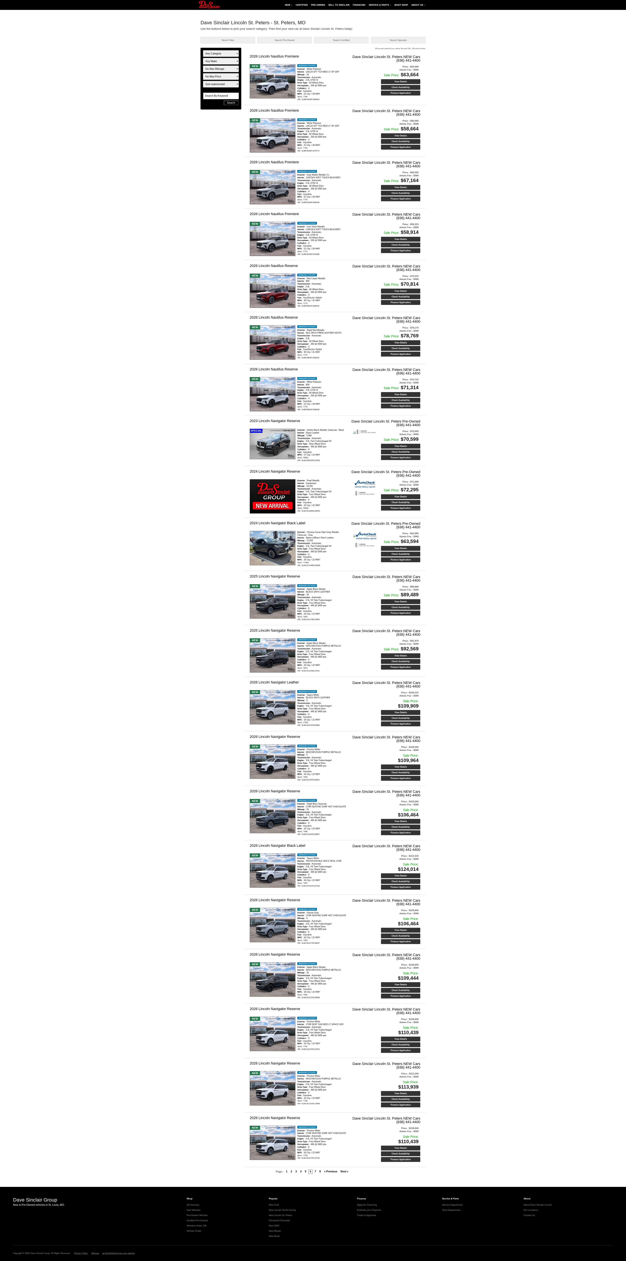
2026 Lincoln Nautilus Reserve (274, 266)
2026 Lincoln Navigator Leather (274, 682)
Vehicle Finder (194, 1231)
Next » (344, 1171)
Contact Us (529, 1215)
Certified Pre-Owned (197, 1220)
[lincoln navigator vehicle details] (272, 444)
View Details (401, 81)
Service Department (452, 1204)
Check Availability (401, 87)
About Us (417, 5)
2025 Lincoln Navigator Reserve (275, 576)
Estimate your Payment (369, 1210)
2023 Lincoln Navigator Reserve (275, 421)
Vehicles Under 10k (197, 1225)
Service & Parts (379, 5)
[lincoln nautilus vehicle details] (272, 81)
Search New (228, 40)
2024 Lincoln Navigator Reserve (275, 471)
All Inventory (193, 1204)
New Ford (274, 1204)
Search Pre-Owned (284, 40)
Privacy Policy (81, 1253)
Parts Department (451, 1210)
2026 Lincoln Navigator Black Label (277, 845)
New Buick (274, 1236)
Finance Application (401, 93)
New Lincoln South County (282, 1210)
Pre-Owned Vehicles (197, 1215)
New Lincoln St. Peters (280, 1215)
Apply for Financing (367, 1204)
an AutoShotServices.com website (118, 1253)
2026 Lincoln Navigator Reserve (275, 737)
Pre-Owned (318, 5)
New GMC (274, 1225)
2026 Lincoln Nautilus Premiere (274, 56)
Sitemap (95, 1253)
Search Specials (398, 40)
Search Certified (341, 40)
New (287, 5)
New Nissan (275, 1231)
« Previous (330, 1171)
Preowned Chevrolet (279, 1220)
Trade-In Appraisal (366, 1215)
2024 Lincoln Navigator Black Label (277, 523)
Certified (302, 5)
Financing (359, 5)
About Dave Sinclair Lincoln (538, 1204)
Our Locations (531, 1210)
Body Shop (401, 5)
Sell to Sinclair (339, 5)
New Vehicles (193, 1210)
